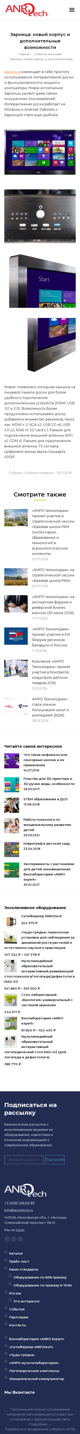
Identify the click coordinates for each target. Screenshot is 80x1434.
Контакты (17, 1325)
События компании (38, 473)
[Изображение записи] (16, 517)
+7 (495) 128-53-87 (19, 1203)
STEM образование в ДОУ (45, 799)
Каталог (16, 1253)
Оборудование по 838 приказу (40, 1277)
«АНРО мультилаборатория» (34, 1363)
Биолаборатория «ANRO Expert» (36, 1339)
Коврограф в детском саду (46, 843)
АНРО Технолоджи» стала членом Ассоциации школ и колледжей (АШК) (50, 707)
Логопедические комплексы (34, 1371)
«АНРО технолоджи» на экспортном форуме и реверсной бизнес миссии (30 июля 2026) (53, 605)
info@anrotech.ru (18, 1210)
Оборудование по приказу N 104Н (42, 1285)
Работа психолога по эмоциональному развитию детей (47, 824)
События (17, 1309)
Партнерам (18, 1317)
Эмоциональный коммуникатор (36, 1379)
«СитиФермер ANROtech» (31, 1347)
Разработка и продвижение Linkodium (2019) (40, 1429)
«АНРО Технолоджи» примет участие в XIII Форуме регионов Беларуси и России (51, 637)
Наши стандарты (23, 1269)
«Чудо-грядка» (22, 1355)
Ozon (20, 1230)
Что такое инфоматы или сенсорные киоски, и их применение (45, 760)
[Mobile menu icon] (72, 10)
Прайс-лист (19, 1261)
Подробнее (38, 1424)
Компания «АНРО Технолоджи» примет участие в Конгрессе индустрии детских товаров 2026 (51, 672)
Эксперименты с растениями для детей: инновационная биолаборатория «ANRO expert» (48, 871)
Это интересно (26, 1301)
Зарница (12, 72)
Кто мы (15, 1293)
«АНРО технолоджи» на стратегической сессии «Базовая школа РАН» (53, 575)
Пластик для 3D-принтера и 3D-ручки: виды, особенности (48, 781)
